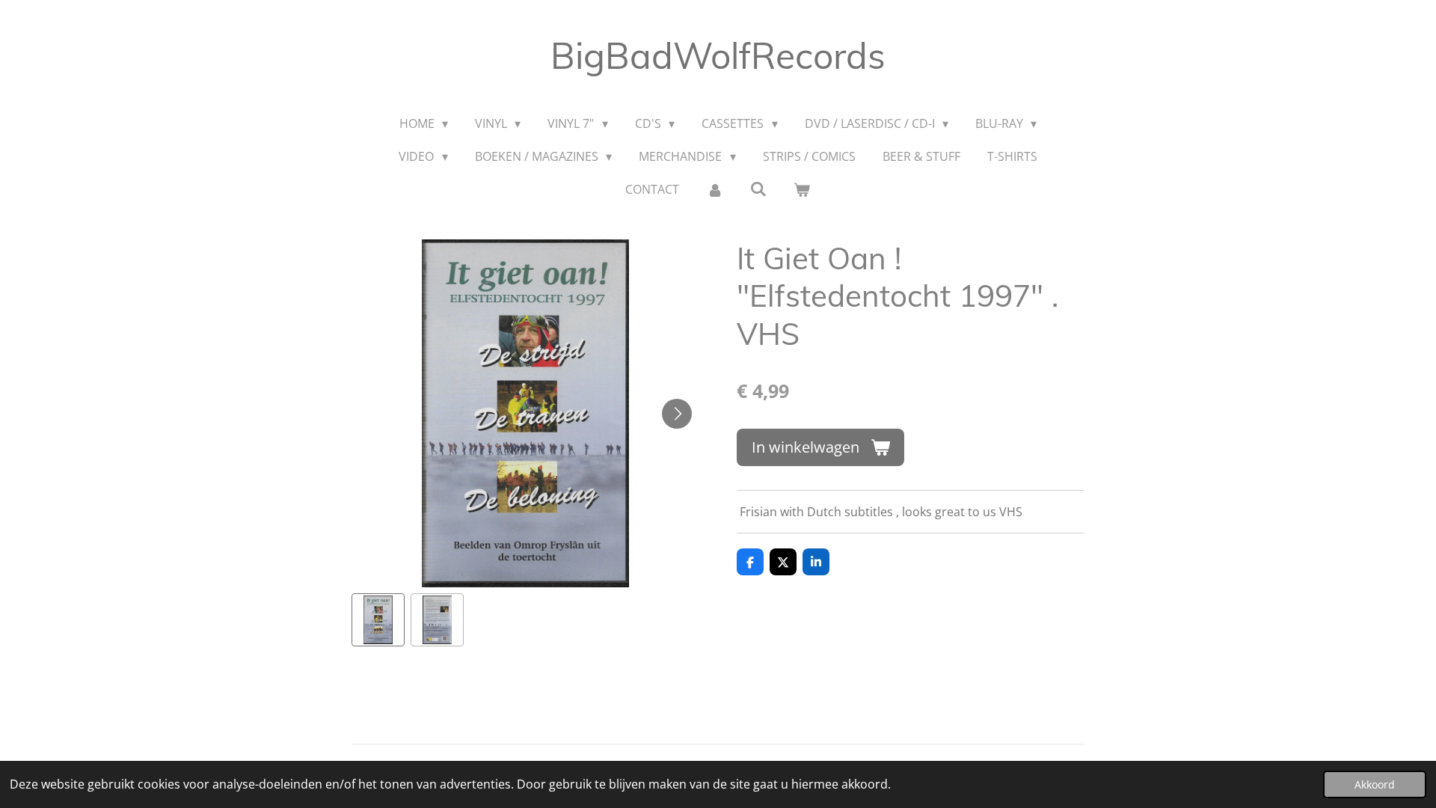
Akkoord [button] (1374, 784)
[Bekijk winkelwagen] (802, 189)
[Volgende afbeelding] (677, 414)
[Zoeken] (758, 189)
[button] (378, 619)
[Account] (714, 189)
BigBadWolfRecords (718, 55)
